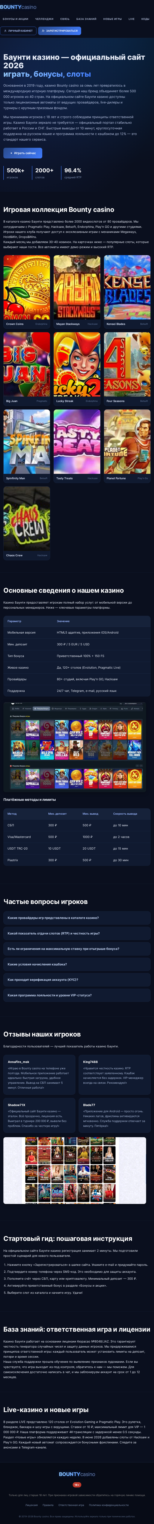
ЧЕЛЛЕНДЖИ (44, 18)
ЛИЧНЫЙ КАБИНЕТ (20, 30)
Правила (48, 1505)
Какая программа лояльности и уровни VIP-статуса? (50, 995)
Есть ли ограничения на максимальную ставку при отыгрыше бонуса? (63, 949)
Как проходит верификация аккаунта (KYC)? (43, 980)
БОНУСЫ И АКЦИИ (15, 18)
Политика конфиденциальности (109, 1505)
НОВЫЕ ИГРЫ (112, 18)
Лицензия (31, 1505)
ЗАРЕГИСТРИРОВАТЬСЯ (62, 30)
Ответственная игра (71, 1505)
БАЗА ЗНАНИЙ (86, 18)
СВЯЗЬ (65, 18)
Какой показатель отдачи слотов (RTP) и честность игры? (54, 933)
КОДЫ (145, 18)
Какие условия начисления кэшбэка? (37, 964)
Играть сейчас (25, 153)
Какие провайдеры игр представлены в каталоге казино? (53, 918)
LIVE (132, 18)
